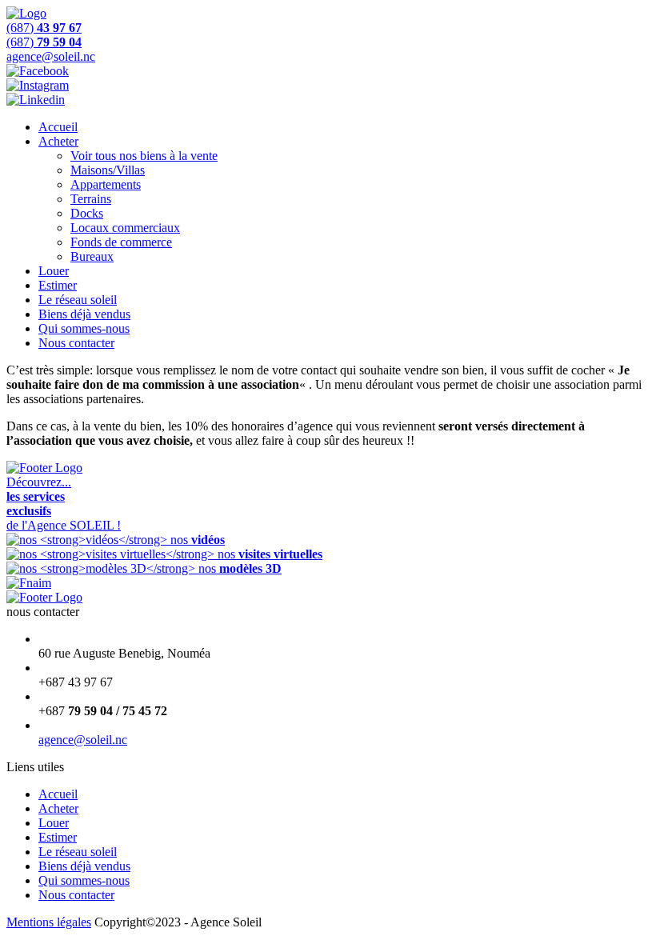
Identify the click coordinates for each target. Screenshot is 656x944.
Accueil (58, 127)
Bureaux (92, 256)
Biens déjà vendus (84, 314)
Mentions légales (48, 922)
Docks (86, 213)
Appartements (105, 184)
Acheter (58, 141)
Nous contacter (76, 343)
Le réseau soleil (77, 299)
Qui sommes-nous (84, 328)
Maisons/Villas (107, 170)
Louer (53, 271)
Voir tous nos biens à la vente (144, 155)
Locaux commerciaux (125, 227)
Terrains (90, 199)
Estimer (57, 285)
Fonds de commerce (121, 242)
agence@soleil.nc (82, 739)
